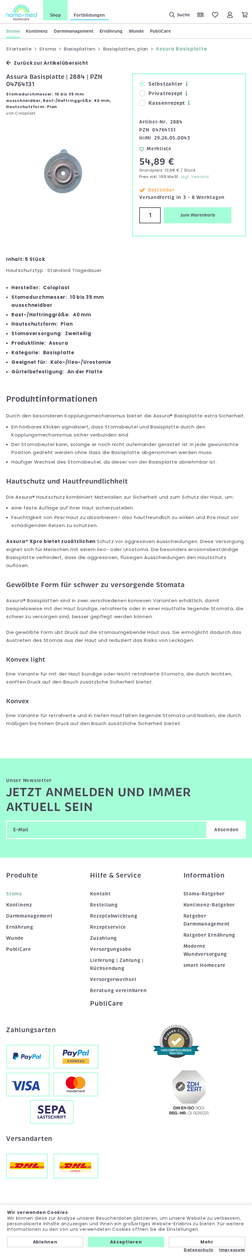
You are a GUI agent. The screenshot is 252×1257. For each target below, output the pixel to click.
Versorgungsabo (110, 949)
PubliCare (160, 31)
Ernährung (111, 31)
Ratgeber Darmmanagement (206, 920)
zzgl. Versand (195, 176)
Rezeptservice (108, 927)
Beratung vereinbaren (118, 990)
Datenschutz (198, 1249)
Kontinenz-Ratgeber (209, 905)
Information (204, 875)
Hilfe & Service (115, 875)
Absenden (226, 830)
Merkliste (159, 149)
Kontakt (100, 894)
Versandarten (29, 1139)
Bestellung (104, 905)
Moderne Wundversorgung (205, 950)
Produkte (22, 875)
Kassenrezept (166, 103)
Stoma (13, 31)
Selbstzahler (165, 84)
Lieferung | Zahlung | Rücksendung (117, 964)
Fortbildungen (89, 15)
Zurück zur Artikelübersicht (51, 63)
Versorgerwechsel (113, 979)
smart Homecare (204, 965)
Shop (55, 15)
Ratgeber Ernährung (209, 935)
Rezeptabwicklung (113, 916)
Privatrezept (165, 94)
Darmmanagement (73, 31)
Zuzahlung (103, 938)
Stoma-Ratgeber (204, 894)
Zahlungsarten (31, 1030)
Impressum (232, 1249)
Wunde (136, 31)
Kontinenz (37, 31)
